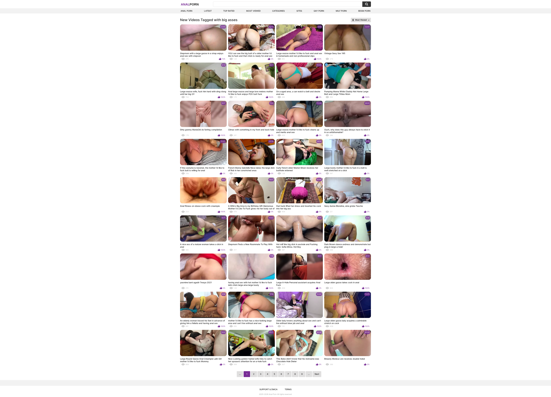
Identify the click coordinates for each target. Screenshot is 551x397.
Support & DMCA (268, 389)
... (309, 374)
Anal (190, 4)
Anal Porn (186, 11)
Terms (288, 389)
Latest (208, 11)
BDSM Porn (364, 11)
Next (317, 374)
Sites (299, 11)
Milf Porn (341, 11)
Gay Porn (319, 11)
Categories (278, 11)
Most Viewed (253, 11)
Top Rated (228, 11)
